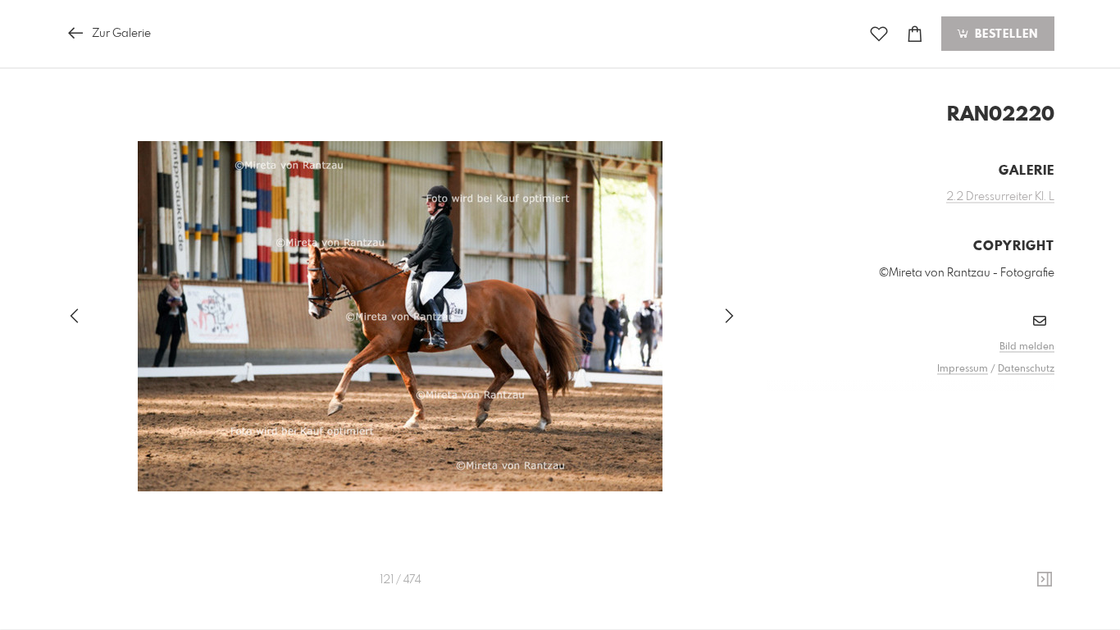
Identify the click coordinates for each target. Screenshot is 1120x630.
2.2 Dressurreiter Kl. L (1000, 197)
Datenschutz (1026, 369)
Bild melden (1026, 347)
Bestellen (1004, 34)
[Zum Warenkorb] (915, 34)
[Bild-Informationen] (1044, 580)
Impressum (962, 369)
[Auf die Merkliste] (879, 34)
